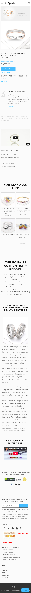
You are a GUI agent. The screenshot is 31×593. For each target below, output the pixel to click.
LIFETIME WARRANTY (8, 552)
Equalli (15, 586)
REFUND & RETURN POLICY (10, 559)
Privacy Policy (5, 590)
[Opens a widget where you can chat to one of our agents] (25, 590)
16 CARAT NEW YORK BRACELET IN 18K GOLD (23, 210)
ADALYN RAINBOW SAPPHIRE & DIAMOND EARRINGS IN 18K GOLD (23, 237)
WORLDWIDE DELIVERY (9, 555)
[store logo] (11, 2)
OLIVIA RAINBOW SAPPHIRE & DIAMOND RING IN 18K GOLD (8, 211)
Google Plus (21, 529)
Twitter (8, 528)
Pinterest (12, 528)
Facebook (4, 528)
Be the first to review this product (7, 61)
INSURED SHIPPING (8, 550)
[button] (14, 50)
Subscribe (24, 506)
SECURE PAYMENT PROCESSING (11, 557)
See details (4, 81)
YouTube (16, 528)
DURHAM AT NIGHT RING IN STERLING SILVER (8, 236)
